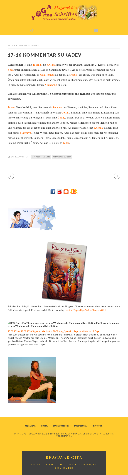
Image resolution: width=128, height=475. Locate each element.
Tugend (37, 64)
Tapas (66, 143)
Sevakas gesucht (61, 426)
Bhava (11, 107)
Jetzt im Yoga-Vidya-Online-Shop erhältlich (86, 310)
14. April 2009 (15, 46)
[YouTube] (59, 194)
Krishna (51, 64)
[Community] (73, 194)
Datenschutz (80, 426)
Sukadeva (33, 46)
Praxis (73, 74)
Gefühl (65, 112)
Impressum (97, 426)
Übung (61, 117)
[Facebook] (53, 194)
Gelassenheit (47, 74)
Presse (44, 426)
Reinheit (57, 107)
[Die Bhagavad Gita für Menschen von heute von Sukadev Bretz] (64, 303)
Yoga (11, 69)
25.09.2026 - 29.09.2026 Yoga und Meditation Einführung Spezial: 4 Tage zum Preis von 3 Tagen (54, 331)
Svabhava (25, 132)
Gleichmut (51, 85)
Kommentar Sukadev (62, 157)
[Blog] (66, 194)
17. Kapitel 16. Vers (41, 157)
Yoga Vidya (30, 426)
